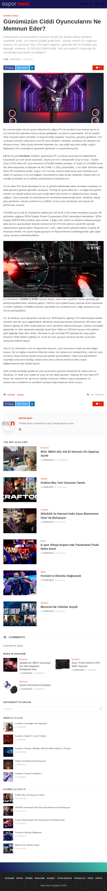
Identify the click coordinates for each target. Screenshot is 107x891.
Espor (43, 541)
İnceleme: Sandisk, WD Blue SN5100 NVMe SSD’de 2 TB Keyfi (42, 748)
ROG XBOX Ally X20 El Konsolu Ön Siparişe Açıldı (70, 453)
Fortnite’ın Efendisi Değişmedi (61, 575)
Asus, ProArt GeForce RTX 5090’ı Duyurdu (86, 665)
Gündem (44, 510)
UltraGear (100, 395)
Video (90, 878)
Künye (98, 878)
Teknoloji (79, 878)
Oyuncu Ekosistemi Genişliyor (35, 685)
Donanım (7, 15)
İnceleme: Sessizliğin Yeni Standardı (31, 723)
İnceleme (40, 878)
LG (93, 395)
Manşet (15, 15)
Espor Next (15, 59)
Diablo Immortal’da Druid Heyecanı (30, 761)
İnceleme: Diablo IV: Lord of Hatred (30, 736)
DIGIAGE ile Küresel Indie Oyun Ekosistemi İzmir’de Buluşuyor (70, 515)
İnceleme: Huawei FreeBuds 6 (28, 773)
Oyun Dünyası (64, 878)
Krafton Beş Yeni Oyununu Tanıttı (63, 482)
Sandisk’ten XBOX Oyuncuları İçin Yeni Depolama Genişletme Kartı (35, 666)
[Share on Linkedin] (32, 67)
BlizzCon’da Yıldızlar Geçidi (59, 606)
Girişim (29, 878)
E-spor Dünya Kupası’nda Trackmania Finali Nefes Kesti (70, 546)
